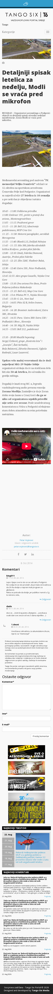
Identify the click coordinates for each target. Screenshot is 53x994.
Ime (4, 713)
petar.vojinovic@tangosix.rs (26, 546)
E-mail (6, 724)
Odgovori (46, 599)
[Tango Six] (26, 14)
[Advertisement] (26, 504)
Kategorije (8, 32)
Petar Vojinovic (26, 540)
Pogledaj (47, 896)
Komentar (8, 681)
